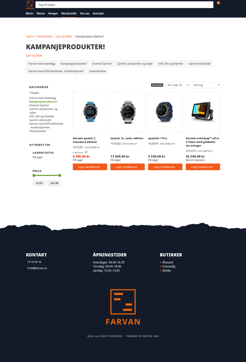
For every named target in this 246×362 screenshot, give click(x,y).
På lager (38, 157)
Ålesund (167, 262)
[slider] (34, 175)
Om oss (85, 13)
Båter (29, 13)
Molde (166, 270)
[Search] (210, 4)
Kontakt (98, 13)
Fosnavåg (168, 266)
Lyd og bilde (64, 36)
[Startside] (30, 4)
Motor (41, 13)
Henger (53, 13)
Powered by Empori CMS (142, 336)
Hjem (29, 36)
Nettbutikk (69, 13)
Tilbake (34, 93)
